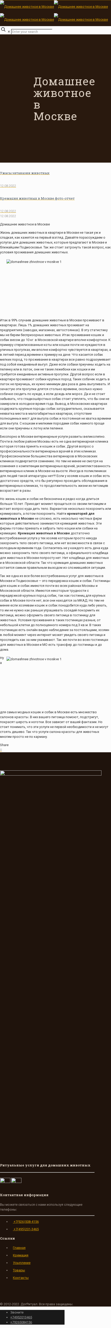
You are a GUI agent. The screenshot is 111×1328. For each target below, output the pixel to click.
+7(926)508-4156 (26, 1222)
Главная (19, 1248)
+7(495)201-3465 (26, 1229)
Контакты (21, 1278)
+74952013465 (21, 1317)
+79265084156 (21, 1322)
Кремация (20, 1255)
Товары (19, 1270)
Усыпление (21, 1263)
